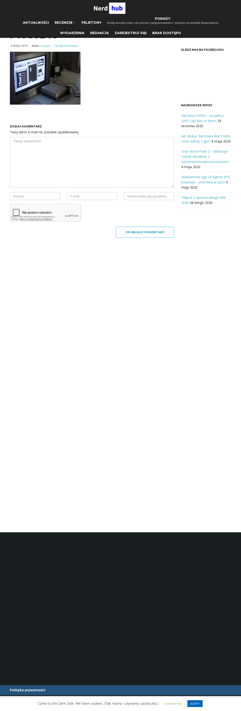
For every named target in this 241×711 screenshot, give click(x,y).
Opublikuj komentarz (145, 232)
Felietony (91, 22)
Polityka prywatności (27, 690)
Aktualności (36, 22)
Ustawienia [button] (172, 703)
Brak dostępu (166, 33)
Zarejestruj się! (131, 33)
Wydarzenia (72, 33)
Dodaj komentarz (66, 46)
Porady (162, 20)
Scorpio (45, 46)
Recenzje (64, 22)
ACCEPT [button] (195, 703)
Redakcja (99, 33)
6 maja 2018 (19, 46)
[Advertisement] (206, 290)
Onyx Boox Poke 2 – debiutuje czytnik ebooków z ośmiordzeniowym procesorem (205, 156)
